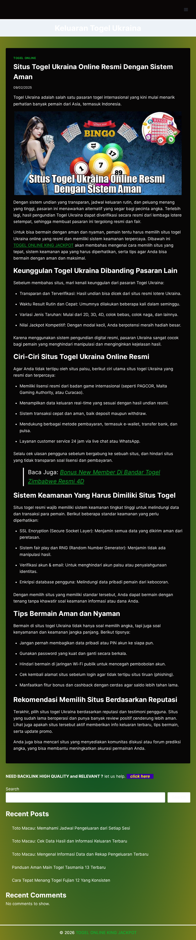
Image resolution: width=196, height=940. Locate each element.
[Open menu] (185, 9)
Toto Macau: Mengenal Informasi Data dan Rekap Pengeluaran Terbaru (80, 854)
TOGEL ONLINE (24, 58)
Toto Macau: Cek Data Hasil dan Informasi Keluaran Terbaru (69, 841)
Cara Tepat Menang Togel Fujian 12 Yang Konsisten (61, 880)
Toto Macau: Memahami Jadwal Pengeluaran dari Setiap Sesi (71, 828)
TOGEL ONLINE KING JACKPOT (43, 245)
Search (12, 789)
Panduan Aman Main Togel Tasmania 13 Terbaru (59, 867)
